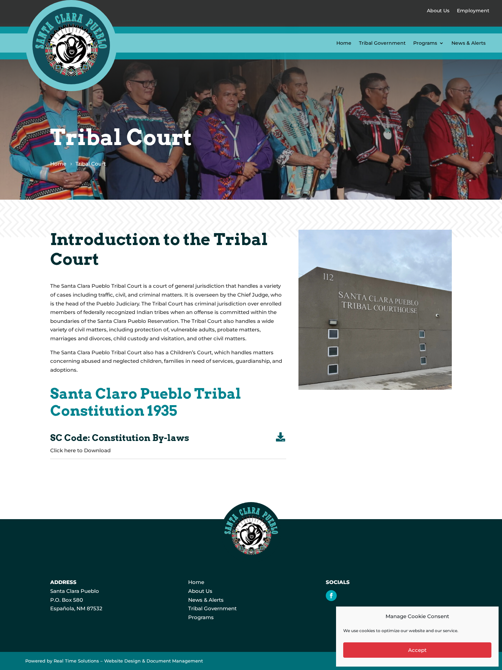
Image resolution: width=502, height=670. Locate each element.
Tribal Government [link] (382, 43)
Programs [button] (425, 43)
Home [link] (343, 43)
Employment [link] (473, 11)
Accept (417, 650)
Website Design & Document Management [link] (153, 661)
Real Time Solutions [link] (76, 661)
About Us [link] (438, 11)
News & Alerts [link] (468, 43)
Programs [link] (201, 617)
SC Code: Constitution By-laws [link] (119, 438)
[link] (71, 89)
